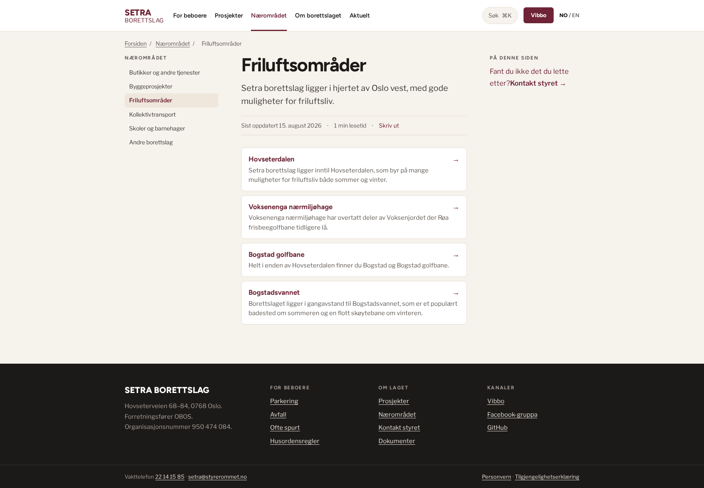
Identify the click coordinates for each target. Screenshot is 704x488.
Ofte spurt (285, 427)
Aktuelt (360, 15)
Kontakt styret (399, 427)
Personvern (496, 476)
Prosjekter (229, 15)
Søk (500, 15)
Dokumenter (396, 441)
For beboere (190, 15)
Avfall (278, 414)
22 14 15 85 (170, 476)
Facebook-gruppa (512, 414)
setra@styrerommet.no (217, 476)
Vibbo (538, 15)
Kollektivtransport (152, 114)
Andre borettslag (151, 142)
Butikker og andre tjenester (164, 72)
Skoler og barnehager (157, 128)
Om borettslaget (318, 15)
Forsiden (136, 43)
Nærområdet (269, 15)
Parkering (284, 401)
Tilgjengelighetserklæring (547, 476)
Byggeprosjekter (150, 86)
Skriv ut (389, 125)
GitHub (497, 427)
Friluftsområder (150, 100)
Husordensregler (294, 441)
